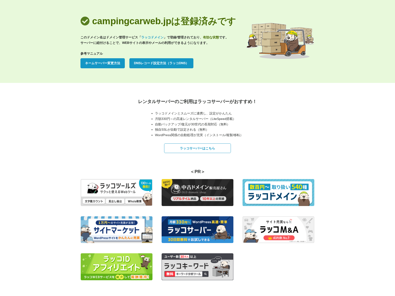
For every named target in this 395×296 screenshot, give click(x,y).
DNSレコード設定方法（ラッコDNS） (161, 63)
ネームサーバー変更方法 (102, 63)
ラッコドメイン (152, 37)
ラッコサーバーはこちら (197, 148)
